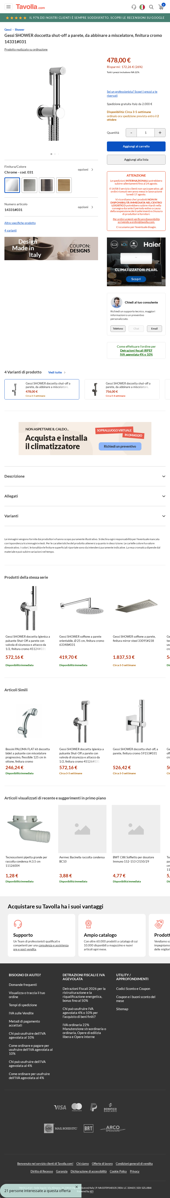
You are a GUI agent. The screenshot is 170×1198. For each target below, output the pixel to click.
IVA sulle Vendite (21, 1013)
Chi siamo (82, 1163)
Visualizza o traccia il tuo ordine (27, 995)
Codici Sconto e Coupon (133, 989)
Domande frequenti (23, 985)
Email (154, 328)
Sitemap (122, 1009)
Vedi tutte (55, 372)
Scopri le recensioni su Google (97, 17)
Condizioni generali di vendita (134, 1163)
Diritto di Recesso (42, 1171)
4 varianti (10, 230)
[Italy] (142, 7)
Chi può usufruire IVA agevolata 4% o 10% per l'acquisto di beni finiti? (80, 1013)
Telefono (118, 328)
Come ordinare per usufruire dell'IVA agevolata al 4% (29, 1076)
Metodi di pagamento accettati (24, 1023)
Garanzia (62, 1171)
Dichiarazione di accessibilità (89, 1171)
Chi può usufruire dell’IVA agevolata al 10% (27, 1035)
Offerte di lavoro (102, 1163)
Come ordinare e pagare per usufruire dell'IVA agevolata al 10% (31, 1049)
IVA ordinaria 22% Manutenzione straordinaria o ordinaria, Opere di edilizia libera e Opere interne (84, 1031)
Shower (19, 29)
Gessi (8, 29)
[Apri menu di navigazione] (8, 6)
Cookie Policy (118, 1171)
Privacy (134, 1171)
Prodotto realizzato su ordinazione (26, 49)
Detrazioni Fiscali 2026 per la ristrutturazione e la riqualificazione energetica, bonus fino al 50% (84, 994)
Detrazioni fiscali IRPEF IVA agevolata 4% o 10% (136, 352)
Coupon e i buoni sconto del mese (135, 999)
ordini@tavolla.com (142, 222)
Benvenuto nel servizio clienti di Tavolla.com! (45, 1163)
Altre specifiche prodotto (20, 223)
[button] (51, 154)
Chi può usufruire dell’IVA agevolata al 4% (27, 1064)
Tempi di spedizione (23, 1005)
